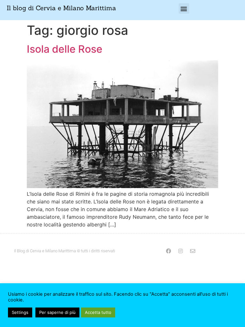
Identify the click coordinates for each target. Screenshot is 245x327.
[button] (184, 8)
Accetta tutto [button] (98, 312)
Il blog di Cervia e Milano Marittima (61, 8)
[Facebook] (168, 251)
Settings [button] (20, 312)
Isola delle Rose (64, 49)
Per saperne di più (57, 312)
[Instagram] (180, 251)
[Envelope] (192, 251)
